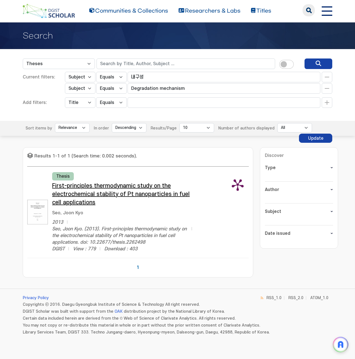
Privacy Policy (36, 298)
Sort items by (39, 128)
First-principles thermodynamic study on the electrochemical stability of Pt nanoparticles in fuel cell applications (121, 194)
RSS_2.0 (295, 298)
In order (101, 128)
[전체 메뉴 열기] (327, 10)
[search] (318, 63)
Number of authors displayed (246, 128)
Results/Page (164, 128)
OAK (119, 311)
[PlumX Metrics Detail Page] (238, 184)
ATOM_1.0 (319, 298)
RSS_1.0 (274, 298)
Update (315, 138)
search (309, 10)
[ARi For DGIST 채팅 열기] (340, 344)
